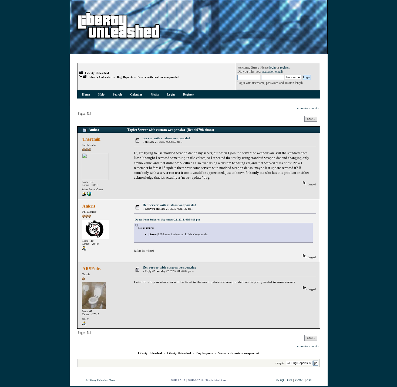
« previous (304, 108)
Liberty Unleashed (97, 72)
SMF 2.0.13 (178, 380)
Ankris (88, 206)
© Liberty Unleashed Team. (101, 380)
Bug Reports (125, 77)
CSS (309, 380)
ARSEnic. (91, 268)
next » (315, 108)
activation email (272, 71)
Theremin (91, 139)
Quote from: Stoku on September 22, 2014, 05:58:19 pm (167, 219)
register (284, 67)
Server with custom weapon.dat (158, 77)
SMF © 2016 (196, 380)
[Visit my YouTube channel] (89, 195)
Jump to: (280, 363)
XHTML (299, 380)
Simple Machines (215, 380)
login (272, 67)
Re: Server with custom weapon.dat (169, 205)
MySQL (280, 380)
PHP (289, 380)
